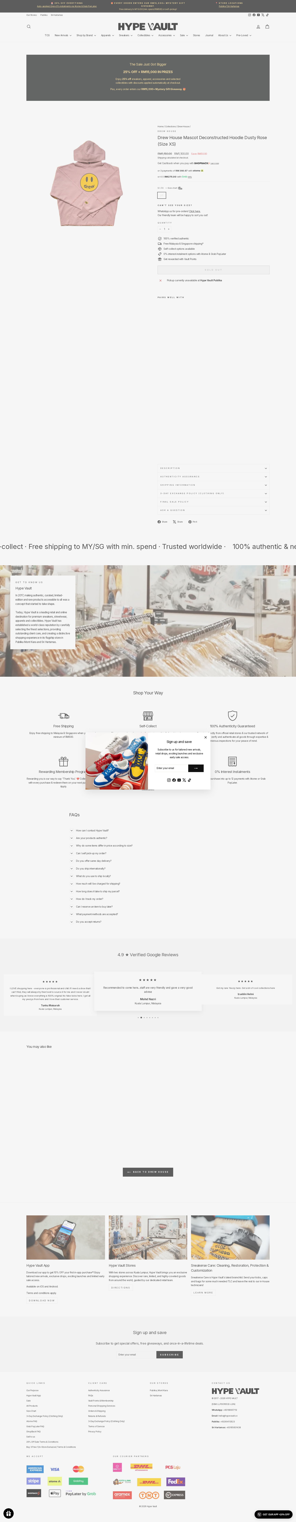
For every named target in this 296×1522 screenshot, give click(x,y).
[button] (274, 1514)
